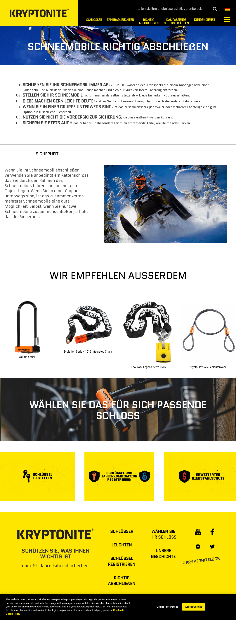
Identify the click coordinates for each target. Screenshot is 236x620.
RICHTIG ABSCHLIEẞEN (121, 580)
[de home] (39, 13)
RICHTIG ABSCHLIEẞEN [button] (149, 21)
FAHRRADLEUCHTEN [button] (120, 20)
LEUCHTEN (122, 545)
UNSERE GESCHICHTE (163, 553)
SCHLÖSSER (121, 531)
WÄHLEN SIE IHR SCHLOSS (163, 534)
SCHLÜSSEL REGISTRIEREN (121, 561)
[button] (227, 8)
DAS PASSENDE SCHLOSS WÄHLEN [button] (176, 21)
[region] (118, 607)
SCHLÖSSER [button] (94, 20)
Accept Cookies (193, 606)
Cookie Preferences (167, 606)
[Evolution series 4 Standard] (1, 291)
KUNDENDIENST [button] (204, 20)
